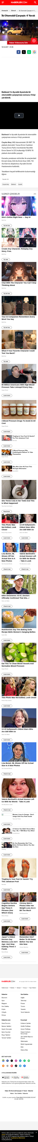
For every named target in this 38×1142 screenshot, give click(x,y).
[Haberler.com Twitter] (11, 1061)
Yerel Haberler (25, 1012)
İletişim (19, 988)
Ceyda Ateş (5, 184)
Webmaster (24, 1041)
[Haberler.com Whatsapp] (24, 1061)
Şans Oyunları (6, 1032)
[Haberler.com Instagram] (16, 1061)
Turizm (23, 1006)
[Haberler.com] (8, 981)
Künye (25, 988)
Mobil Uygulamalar (26, 1044)
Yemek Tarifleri (6, 1038)
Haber (12, 1093)
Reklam (12, 988)
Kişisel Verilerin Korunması (25, 1033)
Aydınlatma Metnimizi (18, 1138)
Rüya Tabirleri (6, 1035)
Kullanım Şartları (26, 1023)
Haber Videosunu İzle (18, 43)
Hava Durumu (6, 1023)
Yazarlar (23, 1009)
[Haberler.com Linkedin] (20, 1061)
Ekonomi (4, 997)
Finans (23, 1003)
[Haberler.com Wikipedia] (7, 1066)
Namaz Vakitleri (6, 1026)
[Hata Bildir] (19, 1097)
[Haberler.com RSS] (3, 1066)
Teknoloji (23, 1000)
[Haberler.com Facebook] (7, 1061)
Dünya (4, 1015)
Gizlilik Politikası (26, 1026)
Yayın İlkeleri (32, 988)
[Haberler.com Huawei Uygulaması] (25, 1077)
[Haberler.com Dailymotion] (24, 1066)
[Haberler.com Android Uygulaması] (15, 1077)
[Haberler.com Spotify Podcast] (28, 1061)
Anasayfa (5, 10)
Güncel (13, 10)
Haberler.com (6, 1020)
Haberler (4, 994)
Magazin (4, 1003)
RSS (22, 1047)
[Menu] (3, 2)
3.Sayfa (4, 1012)
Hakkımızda (5, 988)
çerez (3, 1134)
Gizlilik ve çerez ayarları (9, 1097)
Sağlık (22, 997)
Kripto (3, 1009)
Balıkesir (13, 184)
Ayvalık (20, 184)
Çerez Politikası (25, 1029)
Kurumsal (24, 1020)
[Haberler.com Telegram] (20, 1066)
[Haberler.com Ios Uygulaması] (6, 1077)
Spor (3, 1000)
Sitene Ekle (24, 1050)
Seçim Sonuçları (7, 1029)
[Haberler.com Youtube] (11, 1066)
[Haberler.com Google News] (3, 1061)
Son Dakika (5, 1006)
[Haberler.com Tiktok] (16, 1066)
